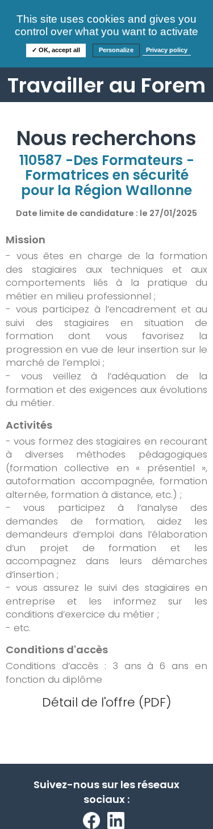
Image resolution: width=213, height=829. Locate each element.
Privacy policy (166, 49)
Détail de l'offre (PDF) (107, 702)
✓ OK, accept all (56, 49)
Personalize (116, 49)
